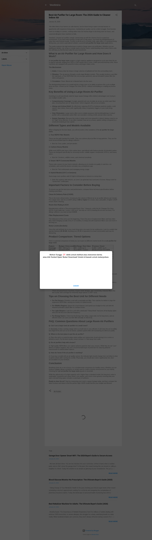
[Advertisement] (76, 271)
